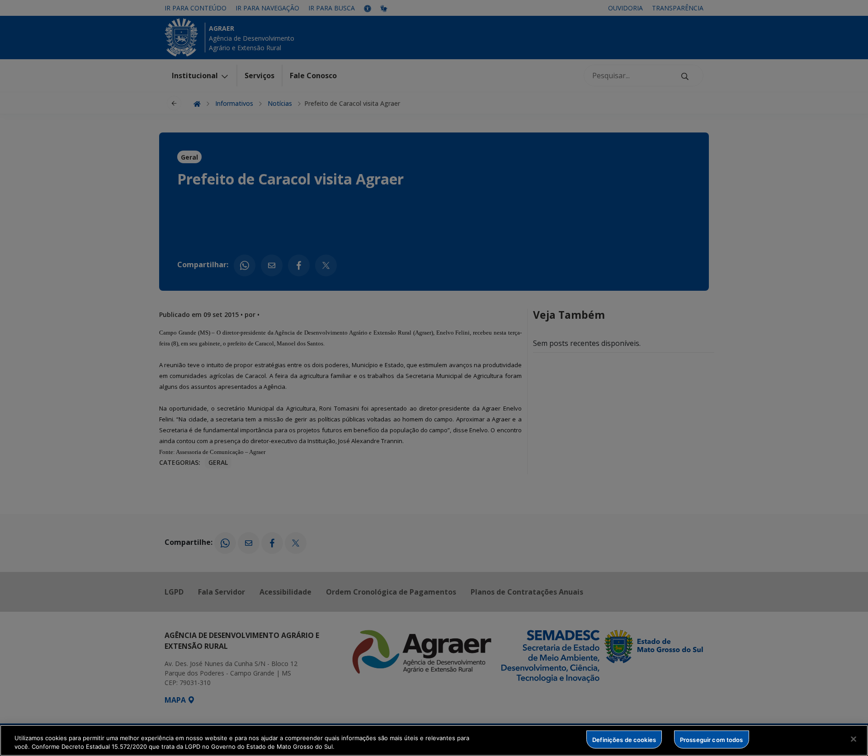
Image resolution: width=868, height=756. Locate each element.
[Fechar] (853, 739)
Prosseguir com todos (711, 739)
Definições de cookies (624, 739)
